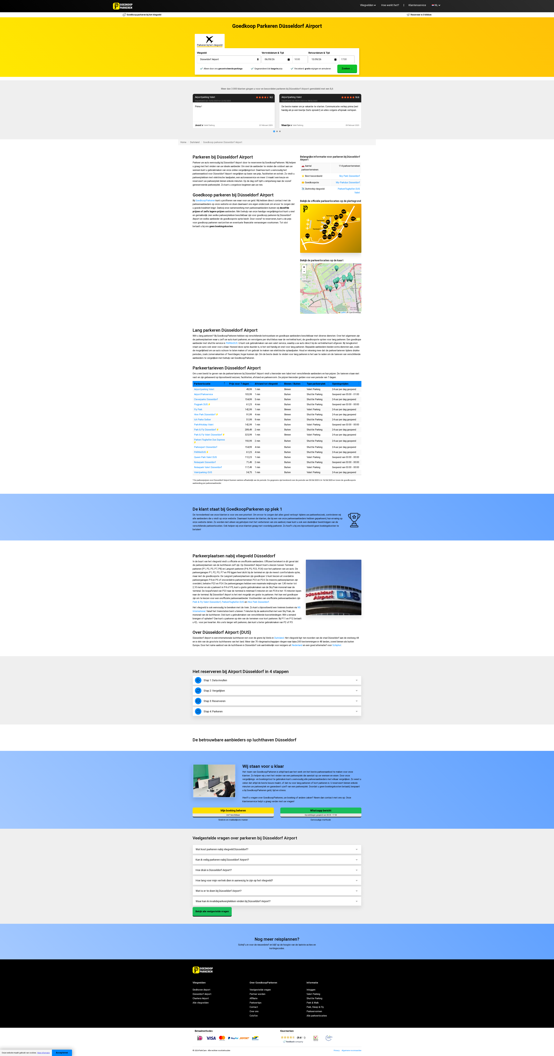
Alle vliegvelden (201, 1002)
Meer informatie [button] (43, 1053)
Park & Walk (313, 1002)
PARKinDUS (232, 343)
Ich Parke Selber (202, 419)
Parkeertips (255, 1002)
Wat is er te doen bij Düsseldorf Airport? (219, 890)
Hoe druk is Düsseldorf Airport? (214, 870)
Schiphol (336, 645)
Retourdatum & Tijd (319, 52)
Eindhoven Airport (201, 989)
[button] (344, 280)
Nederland (297, 645)
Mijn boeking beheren (233, 810)
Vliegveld (202, 52)
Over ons (254, 1011)
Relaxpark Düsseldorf (205, 462)
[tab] (274, 131)
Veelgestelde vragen (260, 989)
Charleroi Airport (201, 998)
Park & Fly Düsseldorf (205, 429)
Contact (254, 1007)
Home (183, 142)
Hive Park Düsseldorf (292, 97)
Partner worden (257, 994)
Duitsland (195, 142)
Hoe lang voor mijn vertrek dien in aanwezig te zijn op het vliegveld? (234, 880)
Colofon (254, 1015)
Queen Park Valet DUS (205, 457)
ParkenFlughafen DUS (206, 97)
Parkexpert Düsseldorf (205, 447)
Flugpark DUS (201, 404)
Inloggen (311, 989)
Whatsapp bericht (320, 810)
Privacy (336, 1050)
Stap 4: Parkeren (213, 711)
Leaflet (343, 312)
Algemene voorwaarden (351, 1050)
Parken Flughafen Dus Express (209, 439)
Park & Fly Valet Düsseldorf (208, 434)
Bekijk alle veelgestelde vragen (212, 911)
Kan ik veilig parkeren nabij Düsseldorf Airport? (222, 859)
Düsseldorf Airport (202, 994)
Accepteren (62, 1053)
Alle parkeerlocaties (317, 1015)
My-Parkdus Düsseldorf (348, 182)
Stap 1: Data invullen (215, 680)
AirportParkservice (203, 394)
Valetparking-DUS (203, 472)
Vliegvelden (366, 5)
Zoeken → (347, 68)
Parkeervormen (314, 1011)
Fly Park (198, 409)
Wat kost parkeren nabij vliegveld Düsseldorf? (222, 849)
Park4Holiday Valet (204, 424)
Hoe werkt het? (390, 5)
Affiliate (254, 998)
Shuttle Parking (314, 998)
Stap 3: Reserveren (214, 701)
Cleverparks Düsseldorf (206, 399)
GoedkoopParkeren (205, 200)
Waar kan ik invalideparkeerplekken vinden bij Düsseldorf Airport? (233, 901)
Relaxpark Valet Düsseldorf (208, 467)
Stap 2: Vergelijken (214, 690)
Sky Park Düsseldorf (349, 176)
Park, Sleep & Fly (315, 1007)
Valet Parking (313, 994)
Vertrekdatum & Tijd (273, 52)
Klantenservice (417, 5)
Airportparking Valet (204, 389)
